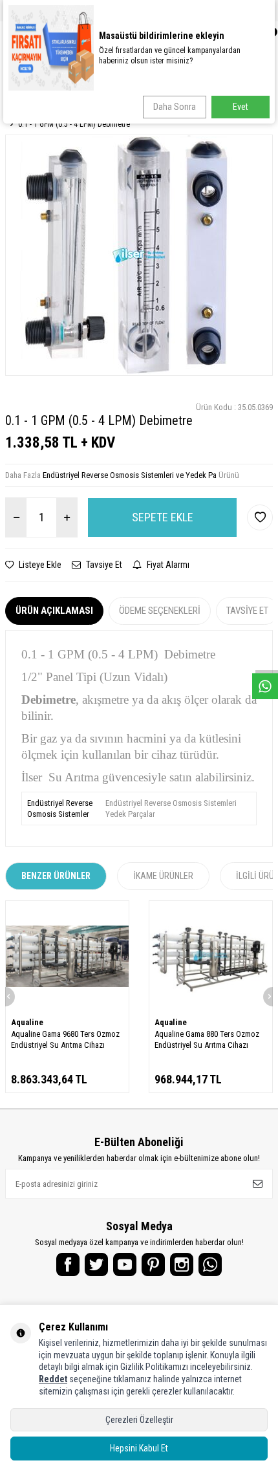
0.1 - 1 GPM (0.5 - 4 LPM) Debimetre (74, 124)
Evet (240, 107)
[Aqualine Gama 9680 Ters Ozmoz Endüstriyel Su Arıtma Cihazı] (67, 956)
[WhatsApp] (210, 1264)
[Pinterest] (153, 1264)
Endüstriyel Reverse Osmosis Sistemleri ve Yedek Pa (130, 475)
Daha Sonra (174, 107)
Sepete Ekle (162, 517)
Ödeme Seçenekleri (159, 610)
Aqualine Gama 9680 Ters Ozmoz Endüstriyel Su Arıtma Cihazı (65, 1039)
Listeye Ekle (39, 564)
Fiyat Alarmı (167, 564)
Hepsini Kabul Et (139, 1448)
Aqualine (27, 1022)
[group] (139, 255)
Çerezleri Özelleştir (139, 1420)
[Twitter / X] (96, 1264)
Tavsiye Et (103, 564)
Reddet (53, 1379)
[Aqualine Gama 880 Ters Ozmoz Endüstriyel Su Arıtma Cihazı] (210, 956)
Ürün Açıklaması (54, 610)
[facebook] (68, 1264)
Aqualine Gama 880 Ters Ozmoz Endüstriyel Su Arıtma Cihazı (207, 1039)
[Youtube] (124, 1264)
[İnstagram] (181, 1264)
